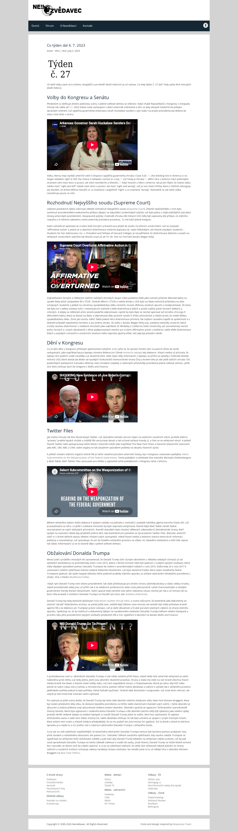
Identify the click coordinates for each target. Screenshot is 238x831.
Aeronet (51, 785)
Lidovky (109, 782)
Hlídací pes (154, 779)
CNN (107, 797)
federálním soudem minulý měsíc (112, 600)
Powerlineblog (155, 797)
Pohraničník (53, 791)
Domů (35, 26)
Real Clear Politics (70, 752)
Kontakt (87, 26)
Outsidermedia (55, 782)
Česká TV (109, 785)
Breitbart (153, 803)
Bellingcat (153, 806)
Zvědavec (52, 779)
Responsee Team (182, 824)
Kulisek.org (53, 803)
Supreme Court (136, 208)
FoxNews (109, 794)
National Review (156, 800)
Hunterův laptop (132, 352)
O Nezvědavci (68, 26)
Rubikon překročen (136, 594)
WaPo (108, 800)
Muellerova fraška (79, 577)
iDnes (108, 779)
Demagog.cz (154, 782)
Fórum (50, 26)
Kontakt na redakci (57, 800)
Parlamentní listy (56, 788)
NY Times (110, 803)
